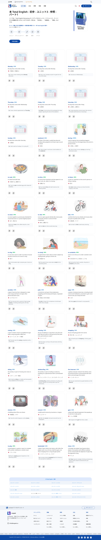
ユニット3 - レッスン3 (76, 489)
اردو (82, 533)
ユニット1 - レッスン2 (35, 482)
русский (15, 533)
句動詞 (61, 521)
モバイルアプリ (19, 1)
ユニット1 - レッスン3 (56, 482)
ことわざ (62, 524)
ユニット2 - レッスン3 (56, 486)
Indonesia (47, 533)
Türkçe (6, 533)
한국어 (69, 533)
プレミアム (29, 1)
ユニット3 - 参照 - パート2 (56, 493)
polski (73, 533)
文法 (74, 512)
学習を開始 (15, 41)
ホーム (10, 25)
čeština (99, 533)
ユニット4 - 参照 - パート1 (56, 497)
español (1, 533)
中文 (66, 533)
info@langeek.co (14, 523)
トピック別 (49, 518)
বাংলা (85, 533)
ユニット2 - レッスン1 (14, 486)
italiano (10, 533)
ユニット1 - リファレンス (77, 482)
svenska (94, 533)
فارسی (42, 533)
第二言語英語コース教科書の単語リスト (25, 25)
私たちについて (37, 518)
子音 (87, 521)
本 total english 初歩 (41, 25)
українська (20, 533)
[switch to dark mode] (91, 1)
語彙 (14, 25)
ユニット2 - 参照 (13, 489)
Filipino (38, 533)
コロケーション (63, 518)
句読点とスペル (76, 518)
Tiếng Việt (26, 533)
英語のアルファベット (90, 515)
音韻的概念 (88, 524)
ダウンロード (89, 507)
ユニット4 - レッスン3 (35, 497)
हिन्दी (30, 533)
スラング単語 (63, 515)
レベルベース (49, 515)
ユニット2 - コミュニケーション (78, 486)
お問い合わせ (36, 521)
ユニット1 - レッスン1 (14, 482)
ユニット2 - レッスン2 (35, 486)
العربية (34, 533)
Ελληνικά (78, 533)
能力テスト (49, 521)
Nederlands (89, 533)
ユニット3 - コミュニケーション (16, 493)
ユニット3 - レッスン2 (56, 489)
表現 (61, 512)
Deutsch (52, 533)
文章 (74, 515)
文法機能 (75, 524)
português (57, 533)
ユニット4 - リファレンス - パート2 (78, 497)
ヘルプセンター (37, 524)
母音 (87, 518)
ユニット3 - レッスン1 (35, 489)
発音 (87, 512)
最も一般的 (49, 524)
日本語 (62, 533)
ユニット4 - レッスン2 (14, 497)
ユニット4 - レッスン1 (76, 493)
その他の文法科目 (77, 521)
